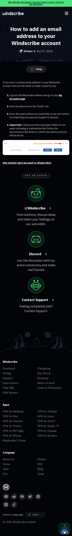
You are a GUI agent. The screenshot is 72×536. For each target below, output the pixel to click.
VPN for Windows (13, 411)
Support (8, 378)
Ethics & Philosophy (49, 387)
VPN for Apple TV (48, 426)
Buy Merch (43, 373)
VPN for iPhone (12, 435)
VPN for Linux (45, 416)
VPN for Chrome (12, 421)
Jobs (6, 469)
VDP (40, 464)
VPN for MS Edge (13, 430)
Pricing (7, 373)
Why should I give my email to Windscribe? (27, 162)
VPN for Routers (47, 435)
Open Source (10, 383)
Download (9, 368)
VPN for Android (47, 411)
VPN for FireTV (46, 421)
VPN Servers (10, 392)
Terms (6, 464)
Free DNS (8, 387)
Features (42, 378)
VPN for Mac (10, 416)
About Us (8, 459)
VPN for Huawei (47, 430)
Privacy (41, 459)
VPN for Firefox (12, 426)
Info (5, 473)
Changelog (43, 368)
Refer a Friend (45, 383)
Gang (40, 473)
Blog (40, 469)
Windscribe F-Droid (14, 440)
